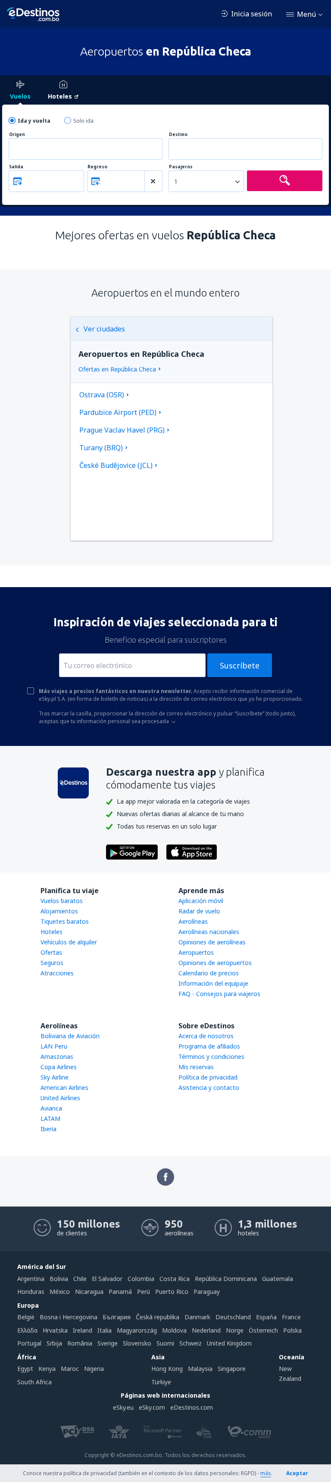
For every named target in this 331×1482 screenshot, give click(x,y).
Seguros (52, 963)
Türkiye (161, 1382)
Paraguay (207, 1291)
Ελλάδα (27, 1330)
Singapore (232, 1368)
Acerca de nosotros (206, 1036)
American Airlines (64, 1087)
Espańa (266, 1317)
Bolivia (59, 1279)
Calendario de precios (208, 973)
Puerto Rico (171, 1291)
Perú (143, 1291)
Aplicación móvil (200, 901)
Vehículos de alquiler (69, 942)
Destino (178, 134)
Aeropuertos (196, 952)
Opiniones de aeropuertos (215, 963)
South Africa (34, 1382)
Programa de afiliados (209, 1046)
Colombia (141, 1279)
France (291, 1317)
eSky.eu (123, 1407)
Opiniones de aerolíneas (212, 942)
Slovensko (137, 1343)
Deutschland (233, 1317)
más (265, 1473)
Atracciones (57, 973)
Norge (235, 1330)
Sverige (107, 1343)
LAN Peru (54, 1046)
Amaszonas (57, 1056)
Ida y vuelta (34, 120)
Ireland (82, 1330)
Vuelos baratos (62, 901)
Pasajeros (181, 167)
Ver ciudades (104, 329)
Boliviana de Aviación (70, 1036)
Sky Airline (55, 1077)
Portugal (29, 1343)
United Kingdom (229, 1343)
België (25, 1317)
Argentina (30, 1279)
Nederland (206, 1330)
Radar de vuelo (199, 911)
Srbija (54, 1343)
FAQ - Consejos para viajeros (219, 994)
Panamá (120, 1291)
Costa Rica (174, 1279)
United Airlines (60, 1098)
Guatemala (277, 1279)
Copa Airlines (59, 1067)
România (79, 1343)
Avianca (51, 1108)
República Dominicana (226, 1279)
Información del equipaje (213, 983)
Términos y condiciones (211, 1056)
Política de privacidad (207, 1077)
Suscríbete (239, 665)
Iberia (48, 1129)
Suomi (165, 1343)
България (117, 1317)
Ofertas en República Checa (117, 369)
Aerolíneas (193, 921)
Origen (17, 134)
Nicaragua (89, 1291)
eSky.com (152, 1407)
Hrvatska (55, 1330)
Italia (104, 1330)
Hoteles (51, 932)
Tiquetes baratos (65, 921)
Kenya (47, 1368)
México (60, 1291)
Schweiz (190, 1343)
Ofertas (51, 952)
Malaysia (200, 1368)
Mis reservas (196, 1067)
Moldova (174, 1330)
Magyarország (137, 1330)
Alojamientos (59, 911)
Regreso (97, 167)
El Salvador (107, 1279)
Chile (80, 1279)
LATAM (50, 1118)
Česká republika (157, 1317)
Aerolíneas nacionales (208, 932)
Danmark (197, 1317)
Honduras (30, 1291)
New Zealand (290, 1373)
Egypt (25, 1368)
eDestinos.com (191, 1407)
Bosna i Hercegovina (68, 1317)
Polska (292, 1330)
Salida (16, 167)
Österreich (263, 1330)
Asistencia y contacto (208, 1087)
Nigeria (94, 1368)
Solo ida (83, 120)
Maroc (70, 1368)
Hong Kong (167, 1368)
